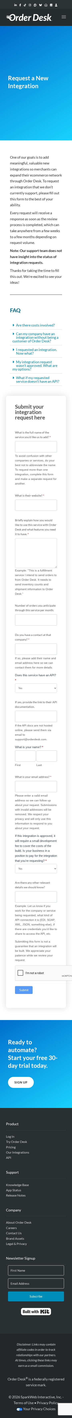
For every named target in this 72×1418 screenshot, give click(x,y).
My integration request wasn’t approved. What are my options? (34, 365)
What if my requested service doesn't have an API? (37, 379)
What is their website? (29, 495)
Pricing (11, 1147)
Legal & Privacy (16, 1244)
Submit (23, 990)
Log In (10, 1136)
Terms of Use (24, 1403)
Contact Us (14, 1233)
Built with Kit (36, 1311)
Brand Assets (15, 1238)
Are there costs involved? (35, 325)
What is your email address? (33, 776)
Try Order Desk (16, 1142)
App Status (13, 1190)
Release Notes (16, 1195)
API (8, 1157)
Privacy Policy (48, 1403)
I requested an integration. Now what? (36, 351)
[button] (36, 325)
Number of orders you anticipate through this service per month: (35, 608)
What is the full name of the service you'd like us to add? (33, 435)
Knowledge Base (17, 1185)
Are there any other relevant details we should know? (32, 885)
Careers (11, 1228)
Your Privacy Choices (39, 1409)
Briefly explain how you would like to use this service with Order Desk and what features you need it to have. (35, 527)
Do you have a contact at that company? (33, 637)
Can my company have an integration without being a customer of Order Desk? (35, 337)
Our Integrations (17, 1152)
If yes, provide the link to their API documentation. (36, 704)
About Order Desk (18, 1222)
